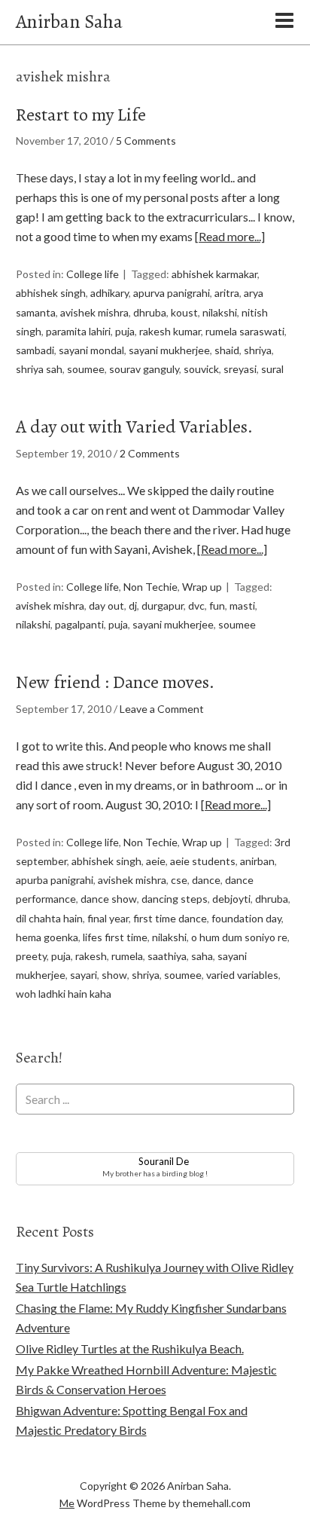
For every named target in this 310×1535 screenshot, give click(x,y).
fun (217, 605)
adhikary (109, 292)
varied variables (242, 974)
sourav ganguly (144, 368)
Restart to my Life (81, 114)
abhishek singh (51, 292)
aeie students (203, 861)
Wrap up (202, 586)
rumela (127, 955)
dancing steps (174, 898)
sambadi (35, 350)
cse (179, 879)
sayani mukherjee (169, 350)
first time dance (170, 918)
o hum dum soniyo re (239, 937)
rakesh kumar (170, 331)
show (114, 974)
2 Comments (150, 453)
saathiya (167, 955)
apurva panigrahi (171, 292)
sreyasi (240, 368)
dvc (196, 605)
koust (184, 312)
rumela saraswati (244, 331)
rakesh (91, 955)
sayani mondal (91, 350)
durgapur (162, 605)
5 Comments (146, 140)
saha (202, 955)
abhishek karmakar (214, 274)
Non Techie (150, 586)
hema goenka (47, 937)
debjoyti (231, 898)
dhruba (149, 312)
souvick (201, 368)
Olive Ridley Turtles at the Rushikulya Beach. (130, 1348)
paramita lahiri (78, 331)
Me (66, 1503)
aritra (226, 292)
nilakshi (219, 312)
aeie (156, 861)
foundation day (246, 918)
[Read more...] (230, 236)
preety (31, 955)
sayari (83, 974)
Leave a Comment (162, 708)
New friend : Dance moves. (115, 682)
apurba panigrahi (54, 879)
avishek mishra (94, 312)
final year (108, 918)
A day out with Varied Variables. (134, 426)
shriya (258, 350)
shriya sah (39, 368)
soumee (86, 368)
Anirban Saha (69, 21)
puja (125, 331)
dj (133, 605)
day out (106, 605)
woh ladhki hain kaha (63, 993)
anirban (257, 861)
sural (272, 368)
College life (92, 274)
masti (242, 605)
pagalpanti (79, 624)
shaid (226, 350)
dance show (109, 898)
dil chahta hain (49, 918)
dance (206, 879)
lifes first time (115, 937)
